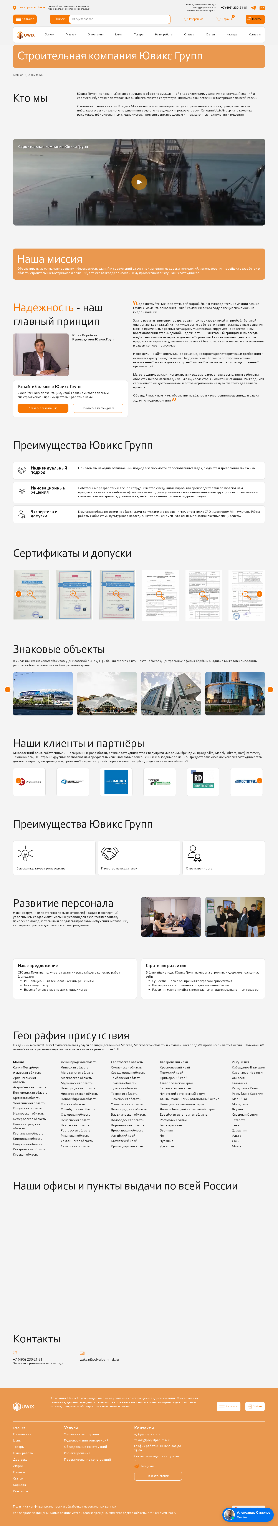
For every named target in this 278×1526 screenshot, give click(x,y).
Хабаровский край (174, 1062)
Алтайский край (123, 1136)
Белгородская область (30, 1093)
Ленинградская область (79, 1062)
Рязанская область (75, 1136)
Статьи (210, 34)
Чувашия (166, 1141)
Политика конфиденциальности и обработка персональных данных (64, 1506)
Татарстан (239, 1120)
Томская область (123, 1083)
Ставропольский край (176, 1083)
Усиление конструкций (81, 1434)
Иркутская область (27, 1108)
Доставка (20, 1459)
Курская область (25, 1154)
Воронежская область (127, 1125)
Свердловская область (128, 1073)
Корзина (227, 19)
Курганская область (28, 1133)
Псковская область (75, 1125)
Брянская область (26, 1098)
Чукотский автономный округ (182, 1094)
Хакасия (238, 1078)
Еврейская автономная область (184, 1114)
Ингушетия (240, 1062)
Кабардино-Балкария (248, 1067)
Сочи (236, 1141)
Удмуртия (239, 1130)
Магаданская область (77, 1073)
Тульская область (124, 1088)
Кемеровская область (29, 1119)
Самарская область (75, 1146)
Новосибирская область (79, 1099)
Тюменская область (126, 1099)
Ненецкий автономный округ (182, 1104)
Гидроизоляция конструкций (86, 1440)
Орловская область (75, 1114)
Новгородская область (78, 1088)
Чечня (164, 1136)
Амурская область (27, 1073)
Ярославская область (127, 1130)
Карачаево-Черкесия (248, 1073)
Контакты (255, 34)
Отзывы (189, 34)
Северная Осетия (245, 1114)
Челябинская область (29, 1103)
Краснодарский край (127, 1146)
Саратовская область (127, 1062)
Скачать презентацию (43, 408)
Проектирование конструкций (87, 1459)
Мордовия (240, 1104)
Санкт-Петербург (26, 1067)
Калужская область (27, 1144)
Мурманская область (77, 1083)
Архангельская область (24, 1080)
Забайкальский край (175, 1088)
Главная (71, 34)
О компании (96, 34)
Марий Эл (239, 1099)
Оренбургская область (78, 1109)
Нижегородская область (79, 1094)
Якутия (237, 1109)
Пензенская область (76, 1120)
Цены (118, 34)
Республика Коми (245, 1088)
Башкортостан (171, 1125)
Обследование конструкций (85, 1447)
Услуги (49, 34)
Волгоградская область (129, 1109)
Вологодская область (127, 1120)
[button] (18, 594)
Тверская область (124, 1094)
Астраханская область (29, 1087)
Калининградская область (26, 1126)
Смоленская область (126, 1067)
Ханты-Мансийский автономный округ (189, 1099)
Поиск (59, 19)
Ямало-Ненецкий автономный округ (187, 1109)
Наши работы (163, 34)
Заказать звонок (158, 1476)
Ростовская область (76, 1130)
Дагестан (167, 1146)
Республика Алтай (173, 1120)
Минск (237, 1146)
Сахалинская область (77, 1141)
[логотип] (26, 35)
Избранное (196, 19)
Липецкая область (74, 1067)
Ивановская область (28, 1113)
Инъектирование (77, 1453)
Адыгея (237, 1136)
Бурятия (166, 1130)
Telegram (147, 1466)
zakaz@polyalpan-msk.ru (99, 1359)
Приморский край (173, 1078)
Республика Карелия (247, 1094)
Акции (18, 1466)
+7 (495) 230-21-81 (234, 7)
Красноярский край (175, 1067)
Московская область (76, 1078)
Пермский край (171, 1073)
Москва (19, 1062)
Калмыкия (239, 1083)
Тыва (235, 1125)
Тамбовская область (126, 1078)
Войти (257, 19)
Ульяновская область (127, 1104)
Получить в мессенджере (98, 408)
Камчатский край (124, 1141)
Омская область (73, 1104)
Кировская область (27, 1139)
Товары (139, 34)
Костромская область (29, 1149)
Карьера (232, 34)
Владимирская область (128, 1114)
